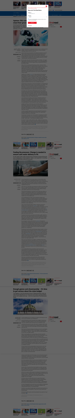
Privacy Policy (30, 25)
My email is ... (30, 12)
